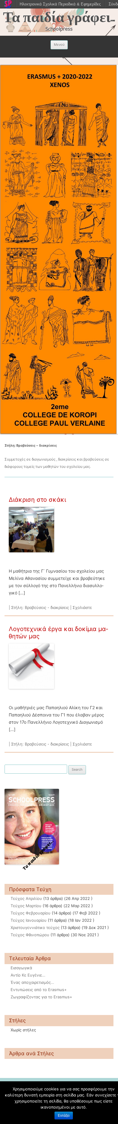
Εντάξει (64, 1115)
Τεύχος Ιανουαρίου (29, 920)
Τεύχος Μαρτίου (26, 905)
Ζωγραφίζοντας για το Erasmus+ (41, 996)
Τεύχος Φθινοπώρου (30, 934)
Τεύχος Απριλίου (26, 898)
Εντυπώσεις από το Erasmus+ (39, 989)
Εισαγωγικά (21, 967)
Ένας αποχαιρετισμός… (32, 982)
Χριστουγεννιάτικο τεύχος (35, 927)
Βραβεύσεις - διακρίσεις (47, 607)
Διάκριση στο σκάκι (37, 499)
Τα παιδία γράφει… (59, 17)
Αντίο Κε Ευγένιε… (28, 975)
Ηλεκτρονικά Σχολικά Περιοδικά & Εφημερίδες (60, 4)
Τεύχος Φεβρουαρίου (31, 913)
